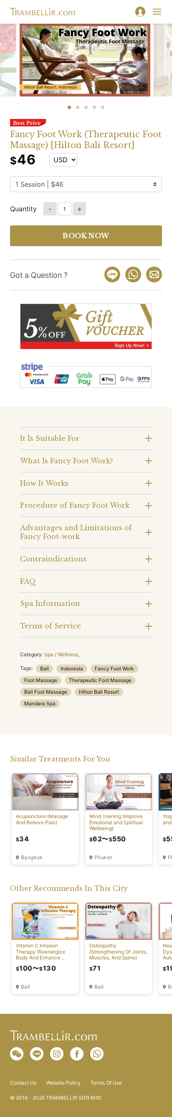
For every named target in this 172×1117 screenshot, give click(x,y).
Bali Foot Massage (45, 692)
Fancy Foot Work (114, 668)
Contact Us (23, 1082)
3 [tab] (86, 107)
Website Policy (63, 1082)
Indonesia (72, 668)
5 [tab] (102, 107)
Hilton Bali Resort (99, 692)
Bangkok (32, 857)
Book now (86, 236)
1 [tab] (69, 107)
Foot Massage (40, 680)
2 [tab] (77, 107)
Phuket (103, 857)
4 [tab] (94, 107)
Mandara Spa (40, 703)
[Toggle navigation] (157, 12)
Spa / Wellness (61, 654)
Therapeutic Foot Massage (100, 680)
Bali (44, 668)
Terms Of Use (106, 1082)
